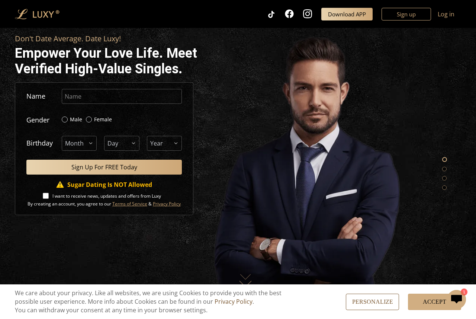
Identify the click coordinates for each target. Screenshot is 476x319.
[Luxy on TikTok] (276, 14)
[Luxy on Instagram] (312, 14)
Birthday (39, 142)
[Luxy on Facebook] (294, 14)
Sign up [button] (406, 14)
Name (35, 96)
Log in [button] (446, 14)
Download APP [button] (347, 14)
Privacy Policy (234, 301)
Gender (37, 119)
